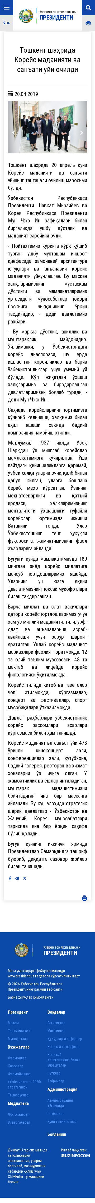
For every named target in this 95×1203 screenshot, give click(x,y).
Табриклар (56, 1081)
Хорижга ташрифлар (63, 1046)
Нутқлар (54, 1073)
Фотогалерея (18, 1114)
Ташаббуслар (18, 1095)
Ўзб (6, 22)
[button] (14, 127)
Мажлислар (56, 1030)
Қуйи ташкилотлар (62, 1121)
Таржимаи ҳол (19, 1030)
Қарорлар (15, 1066)
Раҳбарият (56, 1113)
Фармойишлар (19, 1074)
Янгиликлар (56, 1023)
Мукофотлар (18, 1038)
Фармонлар (17, 1058)
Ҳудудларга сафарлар (65, 1038)
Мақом (13, 1023)
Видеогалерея (19, 1122)
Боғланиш (57, 1134)
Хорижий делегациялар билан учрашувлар (64, 1060)
